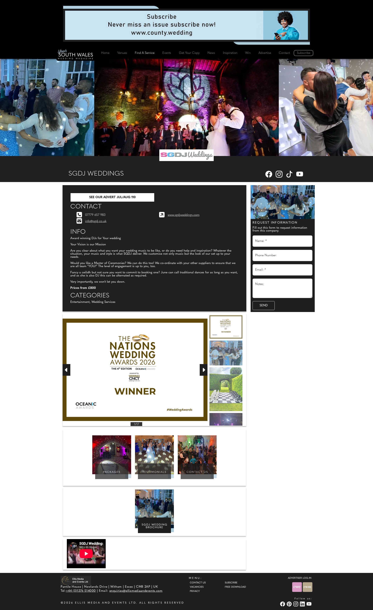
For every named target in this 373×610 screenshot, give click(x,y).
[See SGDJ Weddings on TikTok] (289, 174)
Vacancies (197, 587)
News (211, 53)
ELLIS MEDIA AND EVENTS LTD (105, 602)
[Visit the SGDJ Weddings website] (186, 155)
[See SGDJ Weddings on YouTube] (300, 174)
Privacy (195, 591)
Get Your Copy (189, 53)
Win (248, 53)
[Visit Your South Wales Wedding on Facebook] (283, 603)
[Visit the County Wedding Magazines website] (307, 587)
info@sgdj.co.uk (95, 221)
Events (166, 53)
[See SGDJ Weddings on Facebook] (269, 174)
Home (105, 53)
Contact (284, 53)
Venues (122, 53)
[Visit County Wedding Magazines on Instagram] (296, 603)
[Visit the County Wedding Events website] (297, 587)
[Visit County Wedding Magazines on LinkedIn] (303, 603)
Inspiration (230, 53)
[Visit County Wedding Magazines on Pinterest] (290, 603)
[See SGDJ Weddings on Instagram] (279, 174)
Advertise (265, 53)
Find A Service (144, 53)
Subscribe (303, 53)
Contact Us (198, 583)
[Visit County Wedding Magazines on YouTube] (309, 603)
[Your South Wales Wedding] (75, 55)
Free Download (235, 587)
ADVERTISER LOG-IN (299, 578)
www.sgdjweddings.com (184, 215)
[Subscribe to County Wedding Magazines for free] (186, 25)
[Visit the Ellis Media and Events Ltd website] (76, 580)
